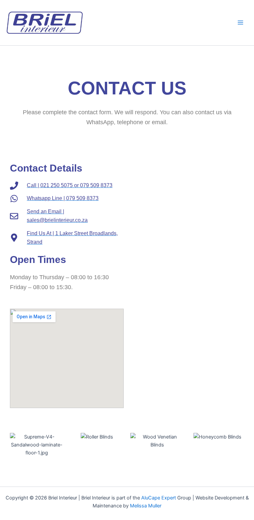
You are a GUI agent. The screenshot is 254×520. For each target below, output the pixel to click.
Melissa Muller (145, 506)
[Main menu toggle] (240, 22)
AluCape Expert (158, 498)
